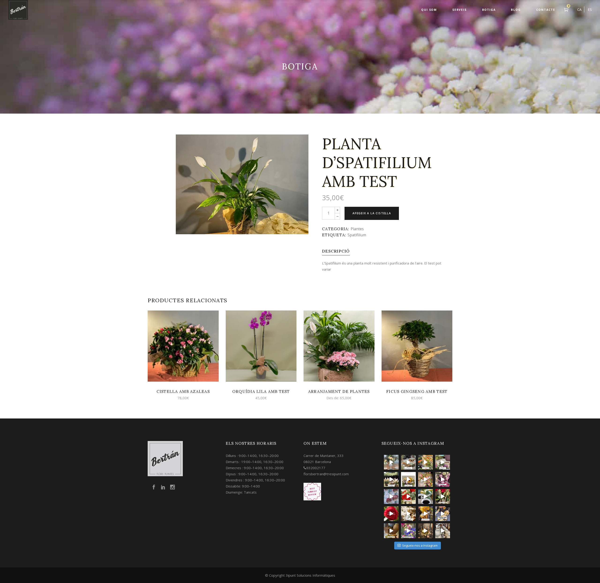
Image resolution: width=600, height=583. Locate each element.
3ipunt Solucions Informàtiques (310, 575)
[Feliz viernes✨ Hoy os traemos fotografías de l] (408, 462)
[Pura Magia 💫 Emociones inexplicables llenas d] (391, 479)
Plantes (357, 228)
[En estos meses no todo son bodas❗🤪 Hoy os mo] (425, 479)
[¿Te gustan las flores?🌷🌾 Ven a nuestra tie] (408, 530)
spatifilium (357, 235)
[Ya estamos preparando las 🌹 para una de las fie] (442, 496)
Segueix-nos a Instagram (420, 545)
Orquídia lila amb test (261, 391)
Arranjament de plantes (339, 391)
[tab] (336, 251)
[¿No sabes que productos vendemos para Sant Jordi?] (408, 496)
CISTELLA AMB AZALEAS (183, 391)
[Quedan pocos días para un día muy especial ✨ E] (408, 479)
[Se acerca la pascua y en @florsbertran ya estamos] (391, 530)
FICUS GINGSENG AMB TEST (416, 391)
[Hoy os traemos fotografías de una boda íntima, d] (442, 530)
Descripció (336, 251)
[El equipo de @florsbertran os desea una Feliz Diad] (391, 496)
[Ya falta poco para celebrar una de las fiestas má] (391, 513)
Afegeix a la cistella (371, 213)
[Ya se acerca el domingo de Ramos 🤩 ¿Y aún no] (442, 513)
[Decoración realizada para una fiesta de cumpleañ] (425, 462)
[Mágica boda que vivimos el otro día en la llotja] (425, 530)
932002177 (315, 467)
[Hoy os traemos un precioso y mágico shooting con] (408, 513)
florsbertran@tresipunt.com (326, 474)
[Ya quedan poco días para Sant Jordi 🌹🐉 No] (425, 496)
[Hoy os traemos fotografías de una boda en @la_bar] (442, 479)
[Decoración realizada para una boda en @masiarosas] (391, 462)
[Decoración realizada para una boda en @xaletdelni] (442, 462)
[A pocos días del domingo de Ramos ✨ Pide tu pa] (425, 513)
